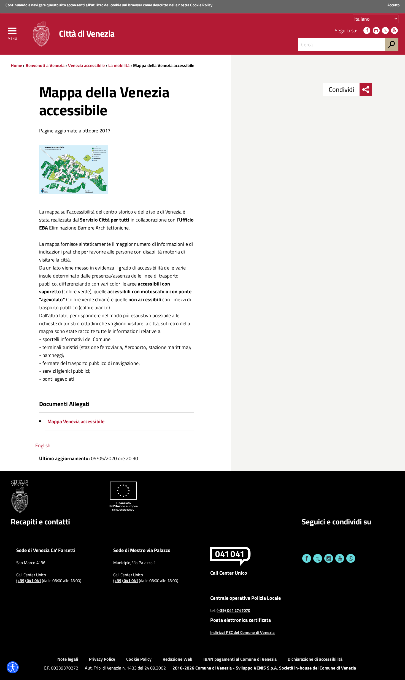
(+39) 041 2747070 (233, 610)
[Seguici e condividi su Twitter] (317, 558)
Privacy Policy (102, 659)
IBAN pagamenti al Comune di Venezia (240, 659)
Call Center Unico (228, 573)
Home (16, 65)
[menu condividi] (366, 89)
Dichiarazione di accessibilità (315, 659)
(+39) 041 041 (28, 581)
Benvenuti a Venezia (45, 65)
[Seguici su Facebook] (366, 30)
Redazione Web (177, 659)
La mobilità (118, 65)
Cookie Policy (201, 5)
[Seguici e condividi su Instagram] (328, 558)
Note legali (67, 659)
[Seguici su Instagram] (376, 30)
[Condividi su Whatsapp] (350, 558)
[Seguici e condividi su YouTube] (339, 558)
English (42, 445)
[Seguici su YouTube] (394, 30)
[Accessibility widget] (13, 667)
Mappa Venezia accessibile (75, 421)
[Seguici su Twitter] (385, 30)
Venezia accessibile (87, 65)
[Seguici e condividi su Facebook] (306, 558)
